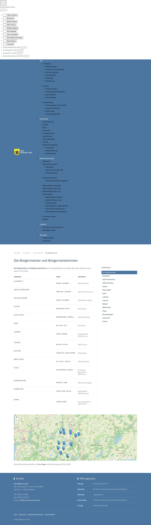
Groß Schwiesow (109, 279)
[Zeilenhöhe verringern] (18, 53)
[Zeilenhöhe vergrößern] (21, 53)
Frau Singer (42, 464)
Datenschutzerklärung (35, 514)
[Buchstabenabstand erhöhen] (28, 56)
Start (15, 514)
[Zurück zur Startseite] (23, 151)
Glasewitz (106, 276)
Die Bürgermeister (109, 272)
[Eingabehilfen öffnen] (3, 3)
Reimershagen (108, 314)
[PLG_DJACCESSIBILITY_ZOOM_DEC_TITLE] (22, 47)
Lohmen (106, 297)
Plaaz (105, 311)
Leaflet (124, 460)
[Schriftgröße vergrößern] (22, 50)
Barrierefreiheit (50, 514)
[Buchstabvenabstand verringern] (24, 56)
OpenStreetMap (132, 460)
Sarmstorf (106, 318)
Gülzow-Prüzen (108, 283)
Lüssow (105, 300)
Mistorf (105, 304)
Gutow (105, 286)
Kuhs (104, 293)
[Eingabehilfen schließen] (5, 10)
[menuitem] (41, 61)
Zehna (105, 321)
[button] (70, 151)
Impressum (22, 514)
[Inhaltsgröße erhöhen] (25, 47)
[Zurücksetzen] (1, 10)
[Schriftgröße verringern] (19, 50)
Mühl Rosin (107, 307)
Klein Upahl (107, 290)
